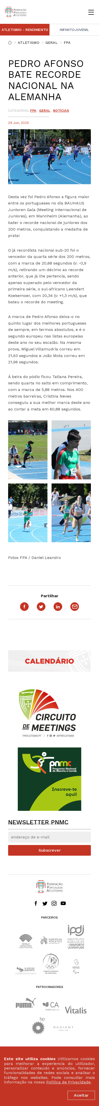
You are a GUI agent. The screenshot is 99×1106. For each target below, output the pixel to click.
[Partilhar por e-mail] (74, 606)
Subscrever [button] (50, 850)
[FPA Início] (15, 12)
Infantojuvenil (74, 30)
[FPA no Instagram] (54, 904)
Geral (51, 43)
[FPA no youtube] (63, 904)
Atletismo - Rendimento (25, 30)
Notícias (61, 111)
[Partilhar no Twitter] (41, 606)
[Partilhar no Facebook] (24, 606)
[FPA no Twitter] (44, 904)
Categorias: (18, 111)
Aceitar (81, 1095)
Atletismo (28, 43)
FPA (67, 43)
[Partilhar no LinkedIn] (58, 606)
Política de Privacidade (68, 1082)
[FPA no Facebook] (35, 904)
